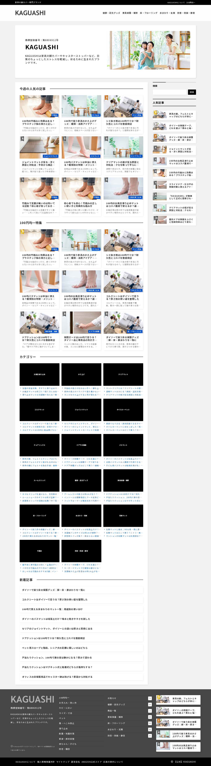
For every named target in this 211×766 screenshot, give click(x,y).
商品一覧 (129, 710)
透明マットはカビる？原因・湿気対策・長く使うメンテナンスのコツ (123, 391)
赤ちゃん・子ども (68, 743)
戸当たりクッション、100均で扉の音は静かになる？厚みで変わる (122, 497)
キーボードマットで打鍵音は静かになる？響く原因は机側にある (80, 568)
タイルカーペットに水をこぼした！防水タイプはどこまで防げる (123, 427)
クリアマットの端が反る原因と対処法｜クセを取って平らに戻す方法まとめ (123, 395)
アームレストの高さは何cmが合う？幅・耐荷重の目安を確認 (79, 494)
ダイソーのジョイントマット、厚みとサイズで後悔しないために (81, 427)
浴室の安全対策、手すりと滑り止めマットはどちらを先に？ (39, 388)
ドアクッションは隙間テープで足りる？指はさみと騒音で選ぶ (81, 462)
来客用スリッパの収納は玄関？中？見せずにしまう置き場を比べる (39, 501)
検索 (155, 85)
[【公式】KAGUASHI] (30, 13)
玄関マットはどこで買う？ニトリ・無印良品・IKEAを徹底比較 (123, 533)
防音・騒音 (64, 749)
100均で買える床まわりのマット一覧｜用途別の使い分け (39, 536)
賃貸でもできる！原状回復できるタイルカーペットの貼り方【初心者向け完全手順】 (123, 423)
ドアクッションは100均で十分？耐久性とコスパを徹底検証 (122, 494)
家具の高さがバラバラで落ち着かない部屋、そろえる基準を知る (81, 391)
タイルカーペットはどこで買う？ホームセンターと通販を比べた (123, 430)
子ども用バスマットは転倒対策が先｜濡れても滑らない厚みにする (123, 465)
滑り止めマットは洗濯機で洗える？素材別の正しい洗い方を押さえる (39, 395)
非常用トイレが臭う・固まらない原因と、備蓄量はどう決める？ (80, 536)
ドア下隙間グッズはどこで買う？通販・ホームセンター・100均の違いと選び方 (81, 465)
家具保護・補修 (123, 480)
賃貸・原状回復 (66, 738)
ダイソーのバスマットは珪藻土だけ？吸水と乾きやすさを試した (123, 459)
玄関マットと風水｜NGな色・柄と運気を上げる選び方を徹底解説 (122, 529)
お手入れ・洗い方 (68, 702)
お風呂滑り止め (39, 374)
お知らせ (129, 698)
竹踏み (39, 551)
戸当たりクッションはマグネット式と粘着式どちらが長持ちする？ (123, 501)
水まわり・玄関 (81, 515)
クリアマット (123, 374)
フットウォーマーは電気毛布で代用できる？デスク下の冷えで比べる (81, 501)
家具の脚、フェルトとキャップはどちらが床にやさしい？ (39, 459)
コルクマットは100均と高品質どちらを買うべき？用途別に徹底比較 (39, 430)
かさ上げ (81, 374)
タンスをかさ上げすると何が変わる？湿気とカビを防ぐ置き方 (81, 395)
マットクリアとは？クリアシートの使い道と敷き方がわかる (123, 388)
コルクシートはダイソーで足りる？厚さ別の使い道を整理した (39, 423)
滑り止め (63, 728)
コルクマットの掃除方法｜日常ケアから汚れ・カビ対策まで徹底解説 (39, 427)
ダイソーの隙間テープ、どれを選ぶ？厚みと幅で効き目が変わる (81, 459)
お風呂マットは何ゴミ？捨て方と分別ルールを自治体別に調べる (39, 391)
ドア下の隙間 (81, 445)
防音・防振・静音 (81, 551)
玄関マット (123, 515)
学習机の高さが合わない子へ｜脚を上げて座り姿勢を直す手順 (81, 388)
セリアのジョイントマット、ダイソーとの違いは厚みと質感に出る (81, 423)
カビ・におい (65, 707)
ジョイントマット (81, 410)
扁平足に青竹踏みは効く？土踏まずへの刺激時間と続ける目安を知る (39, 564)
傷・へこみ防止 (66, 723)
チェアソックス (39, 445)
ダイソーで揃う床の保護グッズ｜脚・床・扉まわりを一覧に (38, 529)
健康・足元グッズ (81, 480)
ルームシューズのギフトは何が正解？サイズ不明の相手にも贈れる (39, 497)
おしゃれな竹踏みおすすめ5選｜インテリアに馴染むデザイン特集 (39, 571)
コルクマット (39, 410)
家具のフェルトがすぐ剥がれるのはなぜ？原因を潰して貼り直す (38, 462)
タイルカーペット (123, 410)
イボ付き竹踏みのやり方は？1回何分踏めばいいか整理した (39, 568)
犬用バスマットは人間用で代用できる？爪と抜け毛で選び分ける (123, 462)
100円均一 (64, 697)
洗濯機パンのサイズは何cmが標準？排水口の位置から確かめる (80, 533)
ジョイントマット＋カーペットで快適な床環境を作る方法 (81, 430)
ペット (62, 718)
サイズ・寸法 (65, 713)
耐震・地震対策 (66, 733)
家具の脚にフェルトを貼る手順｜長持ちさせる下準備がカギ (39, 465)
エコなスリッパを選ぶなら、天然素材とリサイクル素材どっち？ (39, 494)
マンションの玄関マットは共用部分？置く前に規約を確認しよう (123, 536)
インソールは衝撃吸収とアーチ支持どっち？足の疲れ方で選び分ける (81, 497)
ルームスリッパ (39, 480)
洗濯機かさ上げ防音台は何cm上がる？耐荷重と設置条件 (80, 571)
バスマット (123, 445)
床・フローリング (39, 515)
